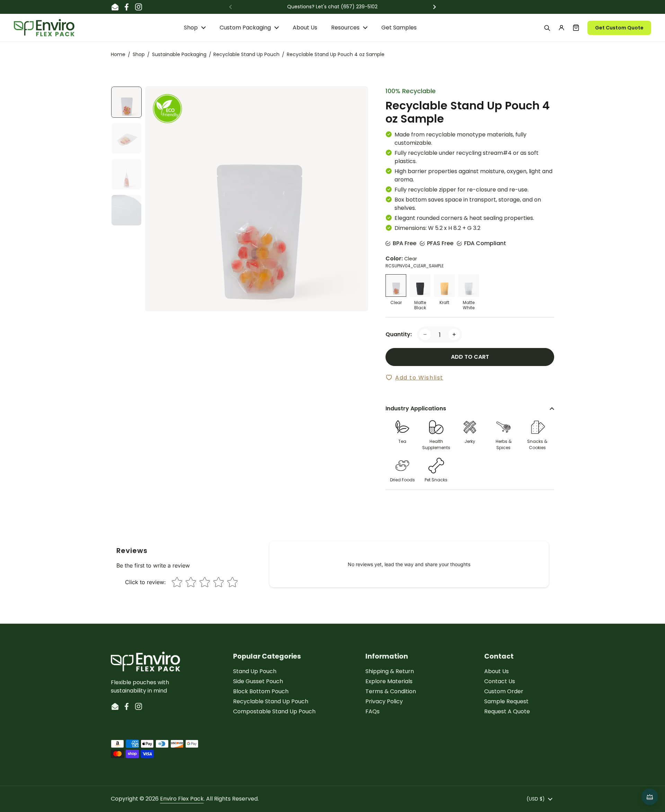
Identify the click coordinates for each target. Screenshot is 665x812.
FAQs (372, 711)
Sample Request (506, 701)
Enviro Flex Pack (182, 799)
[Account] (561, 27)
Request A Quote (507, 711)
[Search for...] (546, 27)
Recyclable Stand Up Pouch (246, 54)
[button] (576, 27)
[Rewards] (649, 796)
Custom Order (503, 691)
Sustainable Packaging (179, 54)
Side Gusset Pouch (258, 681)
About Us (496, 671)
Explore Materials (389, 681)
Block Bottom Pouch (261, 691)
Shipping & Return (389, 671)
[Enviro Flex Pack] (44, 27)
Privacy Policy (384, 701)
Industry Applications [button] (415, 408)
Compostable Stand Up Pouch (274, 711)
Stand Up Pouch (254, 671)
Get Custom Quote (619, 27)
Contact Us (499, 681)
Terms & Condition (390, 691)
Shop (139, 54)
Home (118, 54)
